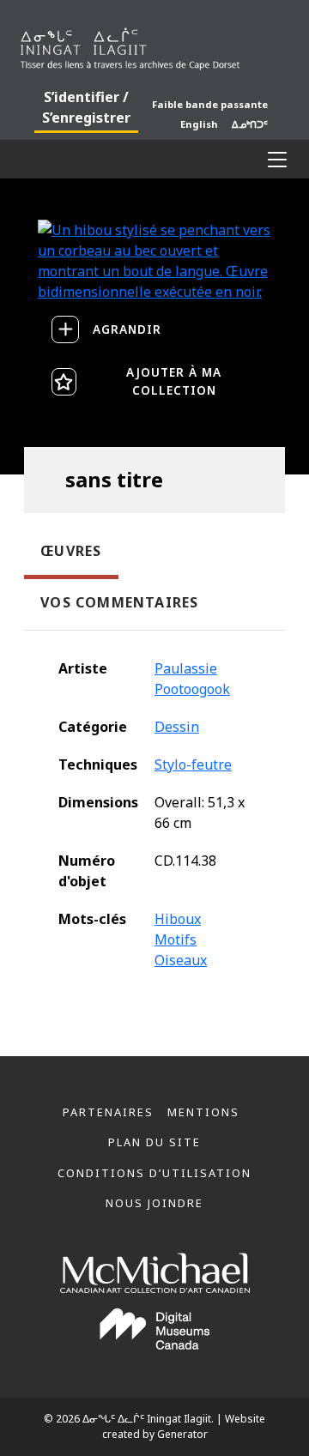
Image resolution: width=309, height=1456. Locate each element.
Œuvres (70, 550)
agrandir (127, 329)
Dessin (176, 726)
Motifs (175, 939)
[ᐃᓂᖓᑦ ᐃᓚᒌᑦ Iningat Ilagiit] (154, 45)
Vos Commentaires (119, 602)
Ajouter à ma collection (173, 380)
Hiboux (177, 918)
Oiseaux (180, 960)
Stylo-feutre (193, 764)
